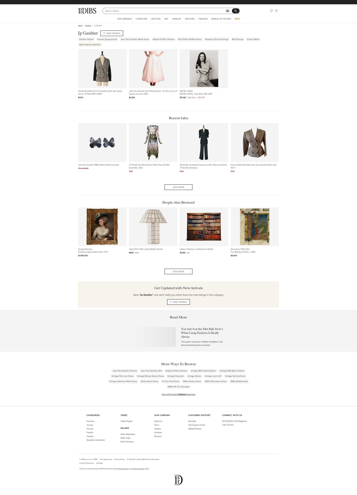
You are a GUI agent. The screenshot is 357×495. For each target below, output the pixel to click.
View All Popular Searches (178, 394)
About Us (158, 421)
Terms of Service (138, 468)
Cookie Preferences (86, 463)
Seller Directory (126, 441)
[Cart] (276, 11)
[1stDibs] (87, 11)
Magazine (234, 421)
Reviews (157, 436)
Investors (158, 432)
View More (178, 187)
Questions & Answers (96, 440)
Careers (157, 428)
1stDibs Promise (194, 428)
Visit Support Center (196, 425)
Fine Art (90, 428)
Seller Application (127, 434)
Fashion (203, 18)
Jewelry (176, 18)
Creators (90, 436)
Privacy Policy (119, 459)
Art (166, 18)
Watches (190, 18)
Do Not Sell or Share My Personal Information (143, 459)
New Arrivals (124, 18)
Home (80, 25)
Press (156, 425)
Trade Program (126, 421)
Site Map (100, 463)
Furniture (141, 18)
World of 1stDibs (221, 18)
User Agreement (106, 459)
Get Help (192, 421)
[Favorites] (271, 11)
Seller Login (125, 438)
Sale (237, 18)
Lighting (156, 18)
